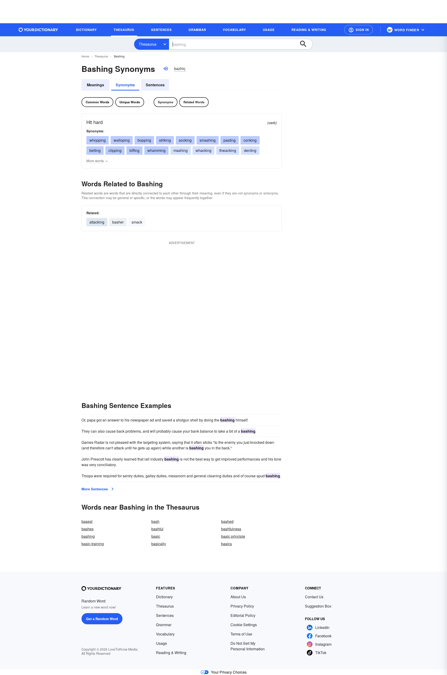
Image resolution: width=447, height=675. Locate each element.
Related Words (193, 102)
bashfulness (231, 528)
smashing (208, 140)
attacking (96, 222)
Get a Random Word (102, 618)
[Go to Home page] (38, 30)
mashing (180, 150)
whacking (203, 150)
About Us (238, 596)
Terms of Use (241, 634)
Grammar (163, 624)
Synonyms (125, 84)
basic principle (233, 536)
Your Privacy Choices (229, 672)
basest (86, 521)
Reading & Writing (171, 652)
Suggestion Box (318, 606)
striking (165, 140)
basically (158, 543)
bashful (157, 528)
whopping (97, 140)
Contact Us (314, 596)
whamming (156, 150)
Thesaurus (147, 44)
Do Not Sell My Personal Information (247, 646)
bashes (87, 528)
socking (185, 140)
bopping (144, 140)
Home (85, 56)
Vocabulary (165, 634)
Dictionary (164, 596)
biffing (134, 150)
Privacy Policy (242, 606)
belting (95, 150)
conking (250, 140)
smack (137, 222)
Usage (161, 643)
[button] (358, 30)
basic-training (92, 543)
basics (226, 543)
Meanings (95, 84)
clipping (115, 150)
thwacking (227, 150)
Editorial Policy (242, 615)
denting (250, 150)
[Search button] (305, 44)
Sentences (155, 84)
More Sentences (94, 488)
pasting (230, 140)
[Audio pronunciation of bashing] (165, 69)
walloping (122, 140)
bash (155, 521)
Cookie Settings (243, 624)
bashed (227, 521)
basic (155, 536)
